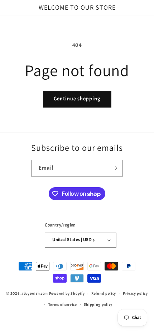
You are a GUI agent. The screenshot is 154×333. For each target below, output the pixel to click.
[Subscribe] (114, 168)
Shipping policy (98, 304)
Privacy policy (135, 293)
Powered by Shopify (67, 293)
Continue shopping (77, 98)
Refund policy (103, 293)
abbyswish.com (34, 293)
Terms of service (62, 304)
